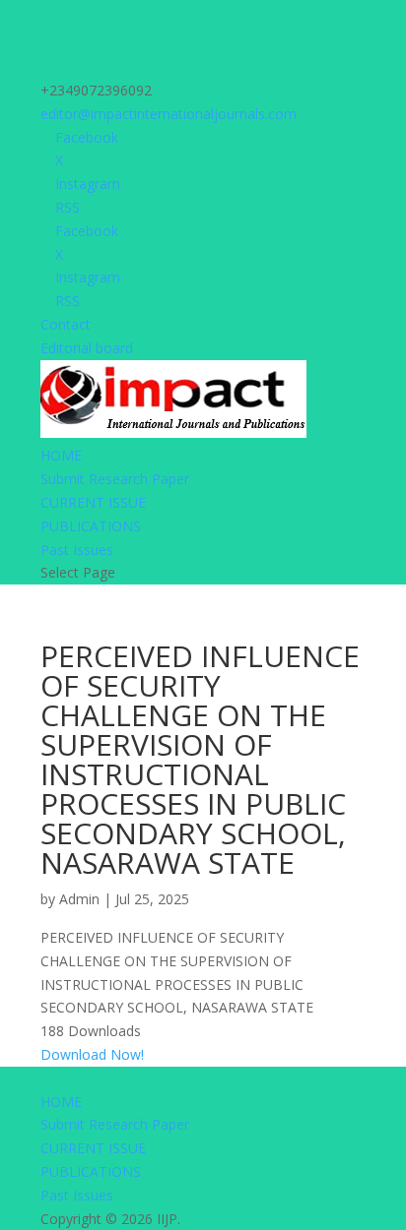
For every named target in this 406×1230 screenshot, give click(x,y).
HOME (61, 455)
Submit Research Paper (114, 478)
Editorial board (86, 347)
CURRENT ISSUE (93, 502)
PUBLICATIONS (90, 526)
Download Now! (92, 1054)
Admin (79, 899)
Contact (65, 324)
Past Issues (76, 549)
